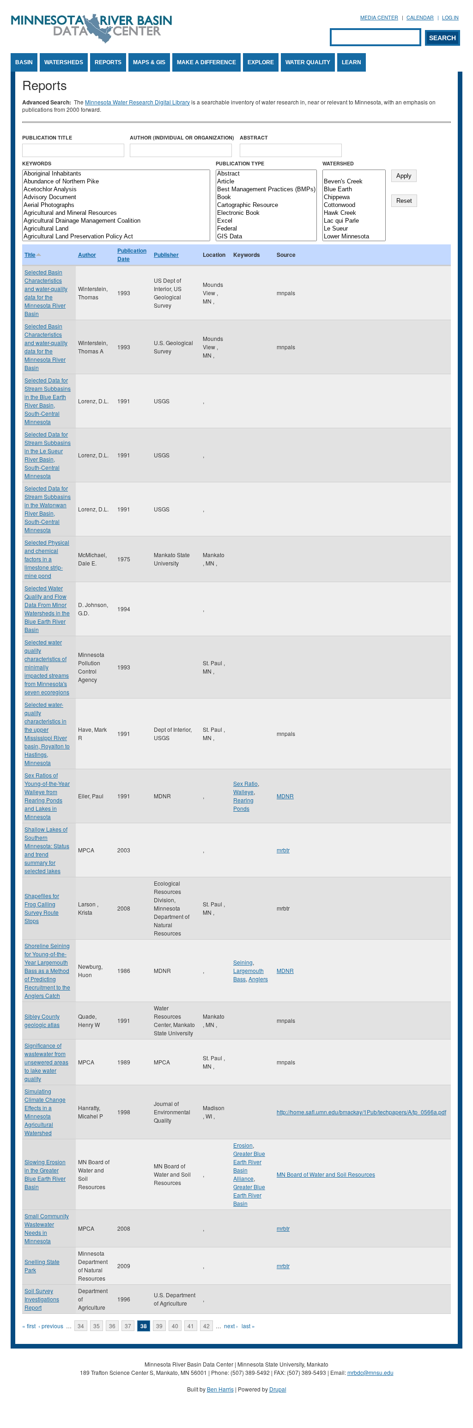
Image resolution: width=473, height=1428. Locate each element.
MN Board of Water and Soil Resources (326, 1174)
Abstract (254, 137)
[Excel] (266, 221)
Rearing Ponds (243, 804)
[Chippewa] (354, 197)
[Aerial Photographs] (116, 205)
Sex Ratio (245, 783)
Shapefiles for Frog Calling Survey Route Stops (41, 908)
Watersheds (63, 62)
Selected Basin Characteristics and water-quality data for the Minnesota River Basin (45, 292)
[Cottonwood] (354, 205)
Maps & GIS (149, 62)
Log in (450, 17)
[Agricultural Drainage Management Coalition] (116, 221)
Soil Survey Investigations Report (41, 1299)
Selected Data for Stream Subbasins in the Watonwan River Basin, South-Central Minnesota (47, 509)
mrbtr (283, 850)
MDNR (285, 796)
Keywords (36, 163)
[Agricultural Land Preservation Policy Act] (116, 237)
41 (191, 1326)
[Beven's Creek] (354, 182)
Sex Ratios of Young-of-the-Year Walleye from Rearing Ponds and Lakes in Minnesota (47, 795)
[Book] (266, 197)
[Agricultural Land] (116, 229)
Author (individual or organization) (182, 137)
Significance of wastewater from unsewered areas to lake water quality (46, 1061)
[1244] (354, 174)
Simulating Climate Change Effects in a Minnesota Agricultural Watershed (45, 1111)
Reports (108, 62)
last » (248, 1326)
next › (231, 1326)
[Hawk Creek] (354, 213)
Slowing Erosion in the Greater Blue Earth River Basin (45, 1174)
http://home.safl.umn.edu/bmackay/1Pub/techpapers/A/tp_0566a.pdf (361, 1112)
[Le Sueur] (354, 229)
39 (159, 1326)
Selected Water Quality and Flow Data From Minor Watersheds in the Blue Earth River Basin (47, 608)
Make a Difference (206, 62)
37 (128, 1326)
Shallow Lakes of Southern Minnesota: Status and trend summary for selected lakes (46, 850)
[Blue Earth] (354, 190)
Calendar (420, 17)
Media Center (379, 17)
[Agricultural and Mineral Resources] (116, 213)
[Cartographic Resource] (266, 205)
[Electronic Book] (266, 213)
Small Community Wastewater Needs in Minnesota (46, 1228)
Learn (351, 62)
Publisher (166, 254)
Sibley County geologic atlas (42, 1020)
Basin (24, 62)
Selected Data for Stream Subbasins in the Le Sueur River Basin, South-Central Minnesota (47, 455)
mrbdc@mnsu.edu (370, 1372)
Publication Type (240, 163)
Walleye (243, 792)
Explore (261, 62)
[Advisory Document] (116, 197)
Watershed (338, 163)
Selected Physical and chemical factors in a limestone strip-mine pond (46, 558)
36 (112, 1326)
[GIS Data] (266, 237)
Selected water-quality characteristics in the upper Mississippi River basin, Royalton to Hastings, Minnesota (47, 733)
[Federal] (266, 229)
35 (96, 1326)
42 (206, 1326)
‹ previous (50, 1326)
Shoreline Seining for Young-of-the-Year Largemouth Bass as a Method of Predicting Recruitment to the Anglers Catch (47, 970)
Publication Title (47, 137)
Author (87, 254)
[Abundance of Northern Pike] (116, 182)
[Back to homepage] (91, 41)
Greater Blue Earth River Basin (249, 1195)
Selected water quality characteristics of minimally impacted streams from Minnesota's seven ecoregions (46, 667)
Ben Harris (220, 1389)
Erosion (243, 1145)
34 (81, 1326)
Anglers (258, 979)
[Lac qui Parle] (354, 221)
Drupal (277, 1389)
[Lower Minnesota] (354, 237)
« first (29, 1326)
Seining (243, 962)
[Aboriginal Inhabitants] (116, 174)
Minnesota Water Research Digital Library (137, 102)
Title (30, 254)
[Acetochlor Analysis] (116, 190)
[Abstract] (266, 174)
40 (175, 1326)
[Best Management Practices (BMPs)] (266, 190)
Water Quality (307, 62)
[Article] (266, 182)
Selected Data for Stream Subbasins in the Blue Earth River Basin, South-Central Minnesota (47, 400)
